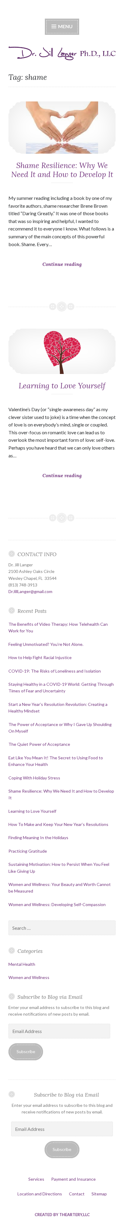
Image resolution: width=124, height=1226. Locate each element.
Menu (65, 26)
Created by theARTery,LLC (62, 1214)
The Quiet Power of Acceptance (39, 744)
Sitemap (99, 1193)
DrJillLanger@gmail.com (30, 591)
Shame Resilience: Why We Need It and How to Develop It (62, 170)
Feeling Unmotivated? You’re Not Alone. (45, 644)
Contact (77, 1193)
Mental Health (21, 964)
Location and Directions (39, 1193)
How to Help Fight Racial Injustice (40, 657)
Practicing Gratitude (27, 851)
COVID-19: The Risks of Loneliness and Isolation (54, 670)
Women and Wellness (28, 977)
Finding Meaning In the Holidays (38, 837)
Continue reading (73, 274)
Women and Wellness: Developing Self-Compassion (57, 904)
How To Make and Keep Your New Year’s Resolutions (58, 824)
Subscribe (26, 1051)
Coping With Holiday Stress (34, 777)
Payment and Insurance (73, 1179)
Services (36, 1179)
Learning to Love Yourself (62, 385)
